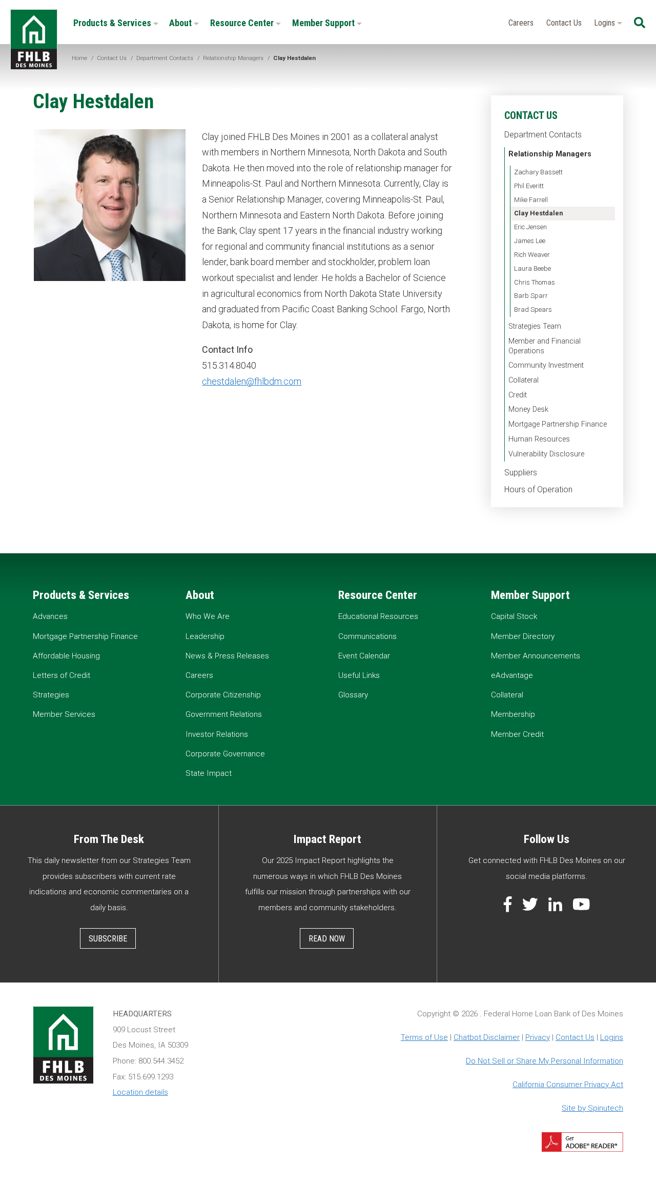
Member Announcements (535, 655)
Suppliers (520, 472)
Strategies (51, 694)
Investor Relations (217, 734)
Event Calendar (364, 655)
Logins (605, 23)
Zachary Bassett (538, 172)
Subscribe (108, 939)
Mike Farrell (531, 200)
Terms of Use (424, 1037)
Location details (140, 1092)
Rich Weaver (532, 254)
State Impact (209, 773)
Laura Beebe (532, 268)
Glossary (353, 694)
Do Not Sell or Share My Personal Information (544, 1061)
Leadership (205, 636)
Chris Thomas (534, 282)
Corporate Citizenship (223, 694)
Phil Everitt (529, 186)
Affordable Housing (66, 655)
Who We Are (208, 616)
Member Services (64, 714)
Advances (50, 616)
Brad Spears (533, 309)
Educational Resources (378, 616)
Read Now (327, 939)
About (181, 22)
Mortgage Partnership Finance (557, 424)
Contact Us (564, 23)
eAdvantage (512, 675)
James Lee (529, 241)
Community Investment (546, 365)
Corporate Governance (225, 753)
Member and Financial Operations (544, 346)
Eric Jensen (530, 227)
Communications (367, 636)
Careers (521, 23)
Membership (513, 714)
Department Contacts (543, 134)
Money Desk (528, 409)
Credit (517, 395)
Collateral (523, 380)
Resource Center (243, 22)
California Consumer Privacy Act (567, 1084)
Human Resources (539, 439)
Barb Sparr (531, 295)
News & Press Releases (227, 655)
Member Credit (517, 734)
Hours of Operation (538, 489)
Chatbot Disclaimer (487, 1037)
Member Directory (523, 636)
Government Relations (224, 714)
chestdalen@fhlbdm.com (251, 381)
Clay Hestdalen (538, 213)
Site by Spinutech (592, 1108)
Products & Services (113, 22)
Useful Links (359, 675)
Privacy (537, 1037)
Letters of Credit (61, 675)
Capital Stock (514, 616)
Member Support (324, 22)
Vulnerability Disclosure (546, 454)
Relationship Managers (549, 154)
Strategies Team (534, 326)
